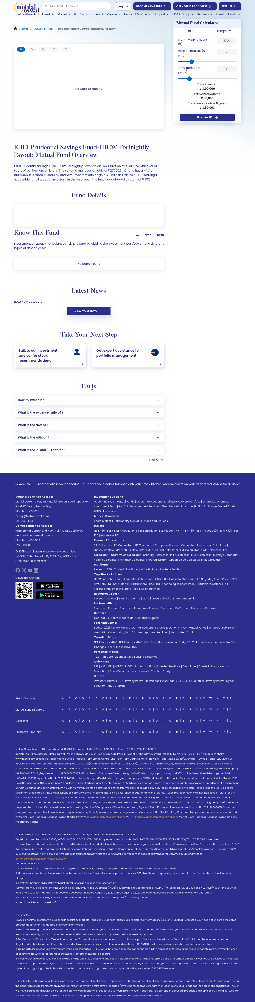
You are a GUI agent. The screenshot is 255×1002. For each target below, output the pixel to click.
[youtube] (30, 571)
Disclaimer (189, 666)
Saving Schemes (146, 657)
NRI (104, 632)
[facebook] (17, 571)
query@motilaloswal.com (32, 516)
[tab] (21, 49)
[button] (46, 6)
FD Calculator (123, 545)
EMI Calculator (189, 550)
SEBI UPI (227, 6)
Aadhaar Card (124, 657)
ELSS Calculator (201, 555)
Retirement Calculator (211, 545)
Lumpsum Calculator (108, 550)
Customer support (147, 618)
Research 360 (103, 569)
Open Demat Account (191, 6)
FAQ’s (114, 618)
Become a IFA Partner (175, 608)
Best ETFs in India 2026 (122, 647)
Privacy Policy (215, 681)
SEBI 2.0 (180, 681)
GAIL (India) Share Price (213, 579)
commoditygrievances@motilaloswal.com (41, 858)
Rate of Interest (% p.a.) (191, 53)
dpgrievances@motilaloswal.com (157, 817)
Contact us (101, 618)
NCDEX (118, 666)
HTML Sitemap (116, 686)
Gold (97, 632)
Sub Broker (229, 627)
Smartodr (167, 681)
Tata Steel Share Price (139, 579)
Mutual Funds (125, 501)
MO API (145, 569)
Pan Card (107, 657)
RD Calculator (143, 545)
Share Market (102, 521)
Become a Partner (149, 6)
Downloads (152, 681)
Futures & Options (167, 627)
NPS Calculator (157, 560)
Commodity (116, 632)
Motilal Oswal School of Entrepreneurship (168, 598)
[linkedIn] (36, 571)
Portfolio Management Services (139, 506)
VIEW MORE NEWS (86, 311)
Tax (96, 657)
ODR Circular (196, 681)
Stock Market (121, 627)
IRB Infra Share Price (141, 584)
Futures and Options (154, 521)
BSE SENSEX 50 (109, 535)
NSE (103, 666)
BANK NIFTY (130, 531)
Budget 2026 (102, 627)
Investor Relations (168, 666)
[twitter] (23, 571)
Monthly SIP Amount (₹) (192, 41)
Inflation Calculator (132, 560)
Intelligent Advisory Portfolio (182, 501)
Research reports (105, 598)
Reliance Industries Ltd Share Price (116, 589)
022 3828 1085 (24, 521)
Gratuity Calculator (155, 555)
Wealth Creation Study (155, 671)
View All (154, 459)
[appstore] (49, 586)
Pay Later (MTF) (191, 506)
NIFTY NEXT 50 (185, 531)
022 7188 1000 (24, 545)
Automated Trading (183, 632)
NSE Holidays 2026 (105, 642)
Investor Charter (104, 681)
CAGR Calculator (134, 550)
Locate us (126, 618)
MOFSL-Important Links (140, 666)
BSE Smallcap (148, 531)
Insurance (109, 511)
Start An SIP (204, 117)
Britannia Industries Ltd (211, 584)
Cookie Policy (207, 666)
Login (121, 6)
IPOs (184, 627)
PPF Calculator (179, 555)
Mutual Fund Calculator (163, 550)
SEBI (109, 666)
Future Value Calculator (125, 555)
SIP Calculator (103, 545)
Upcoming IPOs (104, 501)
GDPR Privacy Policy (130, 681)
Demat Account (142, 627)
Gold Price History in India (160, 642)
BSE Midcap (166, 531)
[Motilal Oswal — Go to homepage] (27, 9)
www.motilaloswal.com (29, 995)
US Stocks (209, 501)
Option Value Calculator (184, 560)
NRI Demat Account (149, 501)
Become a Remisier (203, 608)
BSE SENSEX (114, 531)
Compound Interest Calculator (175, 545)
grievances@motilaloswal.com (106, 817)
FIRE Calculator (212, 560)
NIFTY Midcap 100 (207, 531)
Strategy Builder (170, 569)
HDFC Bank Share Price (108, 579)
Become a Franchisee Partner (139, 608)
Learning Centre (129, 598)
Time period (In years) (189, 70)
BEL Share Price (150, 589)
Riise (155, 569)
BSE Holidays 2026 (130, 642)
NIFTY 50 (99, 531)
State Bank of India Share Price (176, 579)
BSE (96, 666)
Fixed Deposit (170, 506)
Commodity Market (126, 521)
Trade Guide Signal (126, 569)
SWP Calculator (211, 550)
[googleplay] (49, 595)
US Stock (214, 627)
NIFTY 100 (226, 531)
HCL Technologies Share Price (175, 584)
